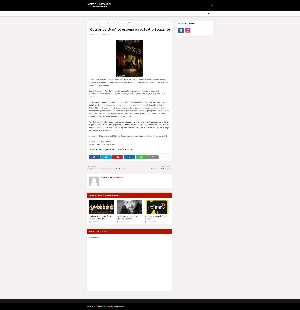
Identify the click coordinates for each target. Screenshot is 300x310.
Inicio (90, 23)
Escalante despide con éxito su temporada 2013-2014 (101, 217)
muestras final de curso (125, 149)
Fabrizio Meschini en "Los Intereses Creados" (127, 217)
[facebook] (204, 13)
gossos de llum (110, 149)
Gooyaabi (121, 306)
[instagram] (212, 13)
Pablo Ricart (94, 34)
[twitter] (208, 13)
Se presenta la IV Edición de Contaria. (156, 217)
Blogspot (103, 306)
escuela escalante (99, 23)
